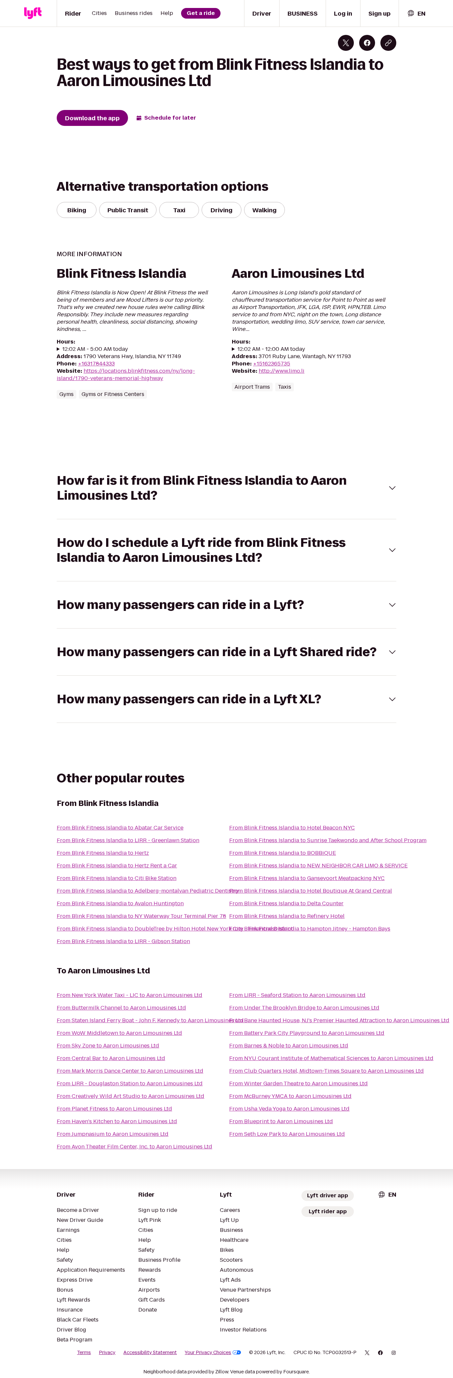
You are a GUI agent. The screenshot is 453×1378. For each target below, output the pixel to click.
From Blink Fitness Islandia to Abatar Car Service (120, 828)
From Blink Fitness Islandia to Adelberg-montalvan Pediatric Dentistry (148, 891)
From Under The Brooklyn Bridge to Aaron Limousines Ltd (304, 1008)
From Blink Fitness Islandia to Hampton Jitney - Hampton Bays (309, 929)
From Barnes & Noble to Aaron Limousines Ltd (288, 1045)
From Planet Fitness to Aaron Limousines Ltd (114, 1109)
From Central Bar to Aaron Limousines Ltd (111, 1058)
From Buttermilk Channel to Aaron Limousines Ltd (121, 1008)
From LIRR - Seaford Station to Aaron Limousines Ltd (297, 995)
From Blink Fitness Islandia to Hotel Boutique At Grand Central (310, 891)
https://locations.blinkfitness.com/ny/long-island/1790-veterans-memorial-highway (126, 374)
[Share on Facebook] (367, 43)
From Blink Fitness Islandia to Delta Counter (286, 903)
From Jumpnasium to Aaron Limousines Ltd (112, 1134)
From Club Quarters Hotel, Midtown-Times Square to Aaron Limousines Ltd (326, 1071)
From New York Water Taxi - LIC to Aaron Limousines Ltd (129, 995)
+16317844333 (96, 363)
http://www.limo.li (281, 371)
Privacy (107, 1352)
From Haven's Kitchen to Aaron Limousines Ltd (117, 1121)
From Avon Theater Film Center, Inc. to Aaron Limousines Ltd (134, 1146)
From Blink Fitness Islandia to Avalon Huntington (120, 903)
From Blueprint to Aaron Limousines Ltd (281, 1121)
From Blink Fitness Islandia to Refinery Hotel (287, 916)
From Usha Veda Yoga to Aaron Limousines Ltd (289, 1109)
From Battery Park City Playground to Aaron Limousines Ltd (306, 1033)
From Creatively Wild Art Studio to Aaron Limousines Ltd (130, 1096)
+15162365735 (271, 363)
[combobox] (416, 13)
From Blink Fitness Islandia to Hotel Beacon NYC (292, 828)
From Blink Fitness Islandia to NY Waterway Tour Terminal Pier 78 (141, 916)
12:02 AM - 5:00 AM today (95, 349)
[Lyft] (32, 13)
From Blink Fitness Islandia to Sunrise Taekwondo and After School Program (327, 840)
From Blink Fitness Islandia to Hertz (103, 853)
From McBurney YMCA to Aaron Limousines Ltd (290, 1096)
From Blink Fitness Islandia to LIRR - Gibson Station (123, 941)
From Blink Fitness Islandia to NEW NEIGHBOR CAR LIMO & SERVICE (318, 865)
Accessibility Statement (150, 1352)
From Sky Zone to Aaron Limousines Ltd (108, 1045)
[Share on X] (346, 43)
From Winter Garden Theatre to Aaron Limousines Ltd (298, 1083)
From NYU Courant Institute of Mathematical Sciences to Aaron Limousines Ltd (331, 1058)
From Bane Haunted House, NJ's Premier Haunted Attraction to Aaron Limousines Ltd (339, 1020)
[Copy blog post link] (388, 43)
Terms (84, 1352)
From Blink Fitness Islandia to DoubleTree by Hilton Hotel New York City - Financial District (175, 929)
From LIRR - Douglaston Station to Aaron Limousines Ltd (130, 1083)
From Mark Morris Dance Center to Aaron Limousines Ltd (130, 1071)
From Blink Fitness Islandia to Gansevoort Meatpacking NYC (307, 878)
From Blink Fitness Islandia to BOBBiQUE (282, 853)
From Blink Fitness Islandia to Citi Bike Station (116, 878)
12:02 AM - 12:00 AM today (271, 349)
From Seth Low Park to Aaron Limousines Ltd (287, 1134)
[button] (226, 488)
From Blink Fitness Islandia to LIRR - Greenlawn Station (128, 840)
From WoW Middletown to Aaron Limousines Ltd (119, 1033)
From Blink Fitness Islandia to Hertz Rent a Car (117, 865)
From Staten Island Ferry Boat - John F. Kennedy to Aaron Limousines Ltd (150, 1020)
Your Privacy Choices (208, 1352)
